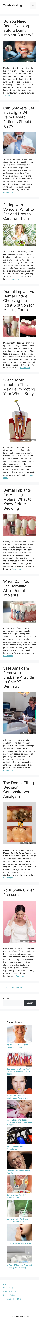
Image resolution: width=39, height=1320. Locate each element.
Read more (10, 96)
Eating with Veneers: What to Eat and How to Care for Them (18, 212)
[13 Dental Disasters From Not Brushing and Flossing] (19, 1254)
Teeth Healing (12, 5)
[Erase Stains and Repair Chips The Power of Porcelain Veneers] (19, 1109)
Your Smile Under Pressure (18, 892)
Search (6, 999)
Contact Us (8, 1288)
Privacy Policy (9, 1295)
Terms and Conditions (12, 1299)
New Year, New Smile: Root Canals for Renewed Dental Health (18, 1071)
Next (18, 987)
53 (12, 987)
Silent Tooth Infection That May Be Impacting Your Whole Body (19, 387)
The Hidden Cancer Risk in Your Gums (18, 1172)
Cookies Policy (9, 1291)
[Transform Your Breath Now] (19, 1232)
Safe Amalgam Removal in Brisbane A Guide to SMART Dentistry (18, 677)
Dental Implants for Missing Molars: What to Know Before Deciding (17, 499)
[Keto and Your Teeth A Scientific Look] (19, 1184)
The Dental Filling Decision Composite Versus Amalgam (19, 789)
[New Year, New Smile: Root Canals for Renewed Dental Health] (19, 1058)
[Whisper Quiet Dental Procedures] (19, 1135)
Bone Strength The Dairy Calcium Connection (17, 1220)
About (6, 1284)
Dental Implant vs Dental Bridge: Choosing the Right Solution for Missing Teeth (18, 300)
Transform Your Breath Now (18, 1243)
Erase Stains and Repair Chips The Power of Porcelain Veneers (19, 1122)
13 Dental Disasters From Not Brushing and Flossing (19, 1266)
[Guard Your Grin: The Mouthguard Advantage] (19, 1085)
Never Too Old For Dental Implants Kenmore (17, 1046)
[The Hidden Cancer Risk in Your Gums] (19, 1160)
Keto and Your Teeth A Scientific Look (16, 1196)
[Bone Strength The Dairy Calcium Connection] (19, 1208)
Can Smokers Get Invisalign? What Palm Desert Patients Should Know (18, 117)
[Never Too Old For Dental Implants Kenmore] (19, 1034)
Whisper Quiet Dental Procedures (15, 1147)
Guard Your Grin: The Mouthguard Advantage (17, 1097)
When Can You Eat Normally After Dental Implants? (16, 588)
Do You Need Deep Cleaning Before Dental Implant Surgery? (18, 28)
